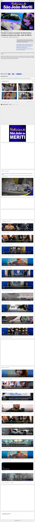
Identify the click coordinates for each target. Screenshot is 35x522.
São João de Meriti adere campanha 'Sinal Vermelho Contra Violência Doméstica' (9, 97)
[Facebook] (1, 1)
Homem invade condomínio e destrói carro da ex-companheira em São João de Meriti (24, 47)
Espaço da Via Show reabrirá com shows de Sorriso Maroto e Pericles (16, 445)
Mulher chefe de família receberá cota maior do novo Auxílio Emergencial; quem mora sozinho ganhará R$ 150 (24, 45)
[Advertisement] (8, 45)
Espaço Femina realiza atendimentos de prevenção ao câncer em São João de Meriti (24, 49)
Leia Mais (8, 232)
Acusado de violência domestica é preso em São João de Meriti (25, 89)
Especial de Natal (6, 468)
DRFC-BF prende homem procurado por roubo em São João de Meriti (16, 334)
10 (3, 332)
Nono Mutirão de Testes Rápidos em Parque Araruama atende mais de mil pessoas (8, 88)
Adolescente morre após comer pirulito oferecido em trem (14, 376)
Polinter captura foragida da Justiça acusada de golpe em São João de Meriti (17, 322)
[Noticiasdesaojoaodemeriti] (2, 1)
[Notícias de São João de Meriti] (17, 8)
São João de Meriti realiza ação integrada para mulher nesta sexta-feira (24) (25, 97)
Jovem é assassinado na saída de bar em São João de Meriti (14, 264)
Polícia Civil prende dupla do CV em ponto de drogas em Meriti (14, 299)
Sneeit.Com (19, 520)
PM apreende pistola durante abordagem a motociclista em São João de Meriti (17, 311)
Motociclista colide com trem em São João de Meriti (13, 479)
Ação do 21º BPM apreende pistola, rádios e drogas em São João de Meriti (17, 276)
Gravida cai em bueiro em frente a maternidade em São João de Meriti (16, 387)
